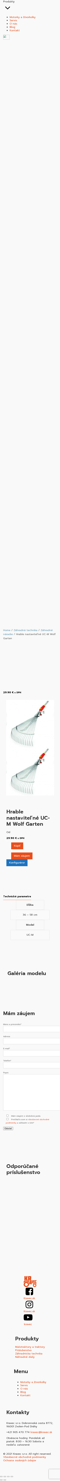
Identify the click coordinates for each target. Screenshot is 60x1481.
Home (6, 630)
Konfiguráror (17, 863)
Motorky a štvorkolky (33, 1382)
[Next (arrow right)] (5, 1479)
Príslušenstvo (23, 1350)
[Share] (5, 1476)
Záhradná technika (25, 630)
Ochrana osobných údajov (19, 1460)
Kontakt (25, 1395)
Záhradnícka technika (28, 1353)
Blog (23, 1392)
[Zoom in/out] (12, 1476)
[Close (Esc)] (1, 1476)
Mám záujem (22, 856)
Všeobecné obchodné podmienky (24, 1457)
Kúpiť (17, 846)
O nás (24, 1389)
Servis (24, 1385)
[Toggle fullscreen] (8, 1476)
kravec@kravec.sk (41, 1432)
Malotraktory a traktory (30, 1347)
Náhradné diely (25, 1357)
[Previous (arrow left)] (1, 1479)
